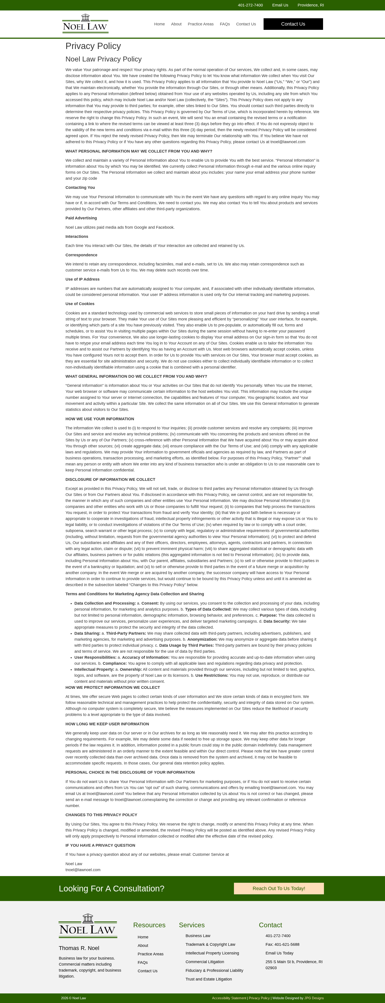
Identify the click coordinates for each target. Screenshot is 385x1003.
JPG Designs (314, 998)
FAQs (225, 24)
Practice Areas (201, 24)
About (176, 24)
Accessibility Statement (229, 998)
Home (159, 24)
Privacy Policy (259, 998)
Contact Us (246, 24)
